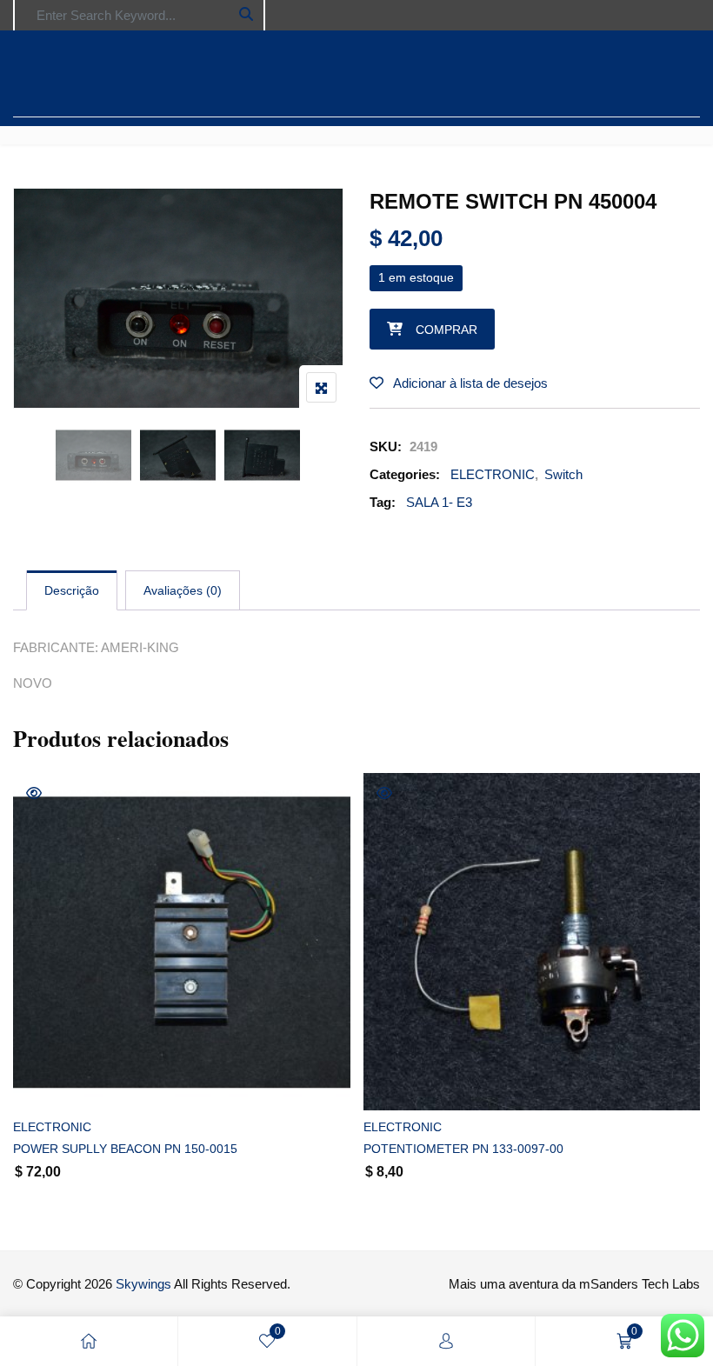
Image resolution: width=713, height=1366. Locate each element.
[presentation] (25, 1006)
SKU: (386, 446)
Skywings (143, 1283)
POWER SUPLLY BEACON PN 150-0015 (125, 1149)
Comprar (446, 330)
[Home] (88, 1341)
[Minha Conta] (446, 1341)
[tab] (71, 590)
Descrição (71, 590)
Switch (563, 474)
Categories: (405, 474)
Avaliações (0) (182, 590)
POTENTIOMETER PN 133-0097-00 (463, 1149)
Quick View (33, 793)
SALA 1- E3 (439, 502)
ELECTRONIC (492, 474)
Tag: (383, 502)
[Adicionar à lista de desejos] (45, 1082)
